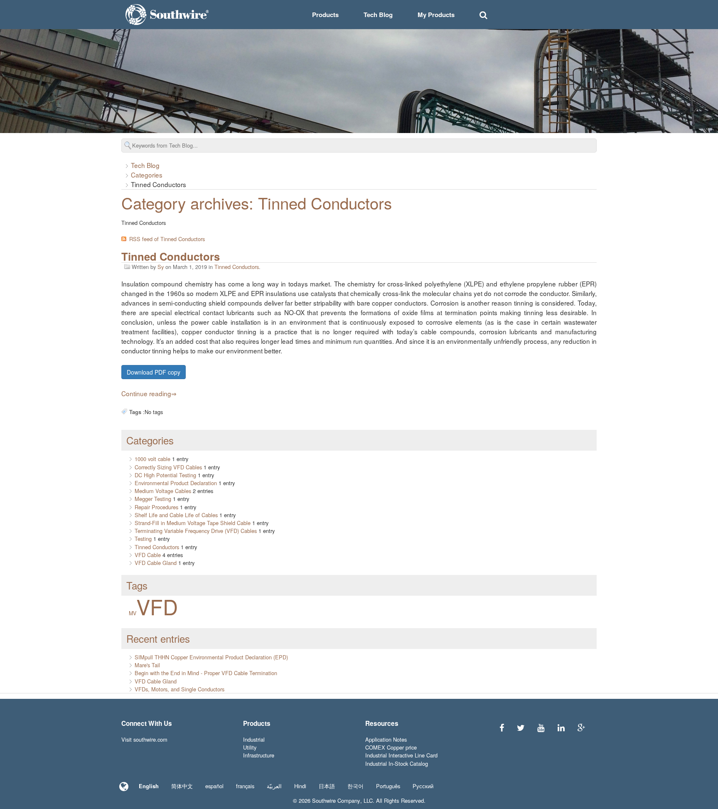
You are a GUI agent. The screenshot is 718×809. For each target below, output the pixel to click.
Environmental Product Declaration (176, 483)
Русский (423, 786)
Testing (143, 539)
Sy (160, 267)
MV (132, 613)
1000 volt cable (152, 459)
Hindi (300, 786)
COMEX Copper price (391, 747)
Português (388, 786)
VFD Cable (148, 555)
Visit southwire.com (144, 739)
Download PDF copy (153, 372)
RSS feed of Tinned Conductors (167, 239)
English (149, 786)
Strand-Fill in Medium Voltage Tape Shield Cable (193, 523)
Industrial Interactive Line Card (401, 755)
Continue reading (146, 393)
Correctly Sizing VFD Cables (168, 467)
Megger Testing (153, 499)
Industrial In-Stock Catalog (396, 763)
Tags (137, 585)
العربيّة (274, 786)
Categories (146, 174)
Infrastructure (258, 755)
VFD (157, 606)
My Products (436, 14)
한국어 (355, 786)
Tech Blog (378, 14)
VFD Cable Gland (156, 563)
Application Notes (386, 739)
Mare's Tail (147, 665)
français (245, 786)
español (214, 786)
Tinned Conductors (170, 256)
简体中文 (182, 786)
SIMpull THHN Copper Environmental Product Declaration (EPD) (211, 657)
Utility (249, 747)
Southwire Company (336, 800)
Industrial (254, 739)
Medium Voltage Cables (163, 491)
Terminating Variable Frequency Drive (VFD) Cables (196, 531)
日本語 (327, 786)
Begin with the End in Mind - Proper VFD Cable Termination (206, 673)
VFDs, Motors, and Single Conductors (179, 689)
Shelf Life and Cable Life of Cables (176, 515)
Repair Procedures (156, 507)
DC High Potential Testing (165, 475)
